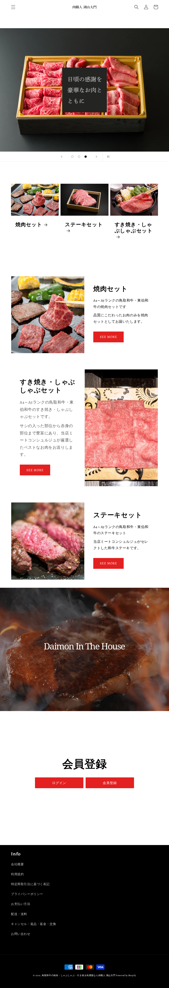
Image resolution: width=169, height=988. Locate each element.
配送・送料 (19, 914)
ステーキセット (84, 225)
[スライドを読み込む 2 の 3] (79, 156)
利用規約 (17, 874)
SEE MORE (108, 337)
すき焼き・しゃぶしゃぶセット (134, 228)
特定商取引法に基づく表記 (30, 884)
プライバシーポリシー (27, 894)
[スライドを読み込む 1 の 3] (72, 156)
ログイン (59, 783)
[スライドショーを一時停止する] (107, 156)
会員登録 (110, 783)
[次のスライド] (96, 156)
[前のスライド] (61, 156)
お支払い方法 (20, 904)
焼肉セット (28, 225)
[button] (13, 7)
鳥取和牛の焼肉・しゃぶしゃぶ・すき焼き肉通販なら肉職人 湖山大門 (78, 975)
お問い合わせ (20, 934)
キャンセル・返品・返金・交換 (33, 924)
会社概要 (17, 864)
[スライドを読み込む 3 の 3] (85, 156)
